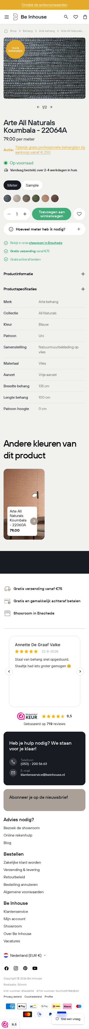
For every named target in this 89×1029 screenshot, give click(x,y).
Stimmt (22, 984)
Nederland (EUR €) (26, 955)
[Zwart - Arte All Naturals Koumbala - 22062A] (26, 198)
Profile (49, 996)
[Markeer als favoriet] (79, 214)
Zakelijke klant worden (22, 862)
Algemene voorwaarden (24, 891)
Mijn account (14, 918)
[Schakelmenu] (6, 17)
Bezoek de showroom (22, 827)
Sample (32, 185)
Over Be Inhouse (17, 933)
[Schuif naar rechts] (51, 107)
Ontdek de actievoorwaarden (44, 5)
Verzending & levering (22, 869)
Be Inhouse (34, 978)
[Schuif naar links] (38, 107)
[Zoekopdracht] (66, 17)
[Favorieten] (76, 17)
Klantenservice (16, 911)
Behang (28, 31)
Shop (13, 31)
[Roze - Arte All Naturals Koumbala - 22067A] (55, 198)
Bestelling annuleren (21, 884)
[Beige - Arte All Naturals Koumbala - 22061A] (17, 198)
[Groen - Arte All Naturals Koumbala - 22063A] (36, 198)
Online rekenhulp (18, 835)
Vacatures (12, 941)
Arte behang (47, 31)
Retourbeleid (14, 877)
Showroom (13, 926)
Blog (7, 842)
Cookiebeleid (33, 996)
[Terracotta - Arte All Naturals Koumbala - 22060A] (45, 198)
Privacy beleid (13, 996)
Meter (12, 185)
